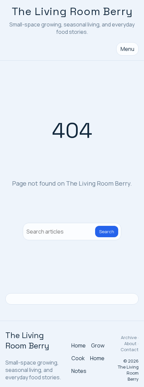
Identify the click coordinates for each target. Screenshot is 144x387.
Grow (97, 345)
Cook (78, 358)
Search (106, 232)
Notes (78, 371)
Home (78, 345)
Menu (127, 49)
